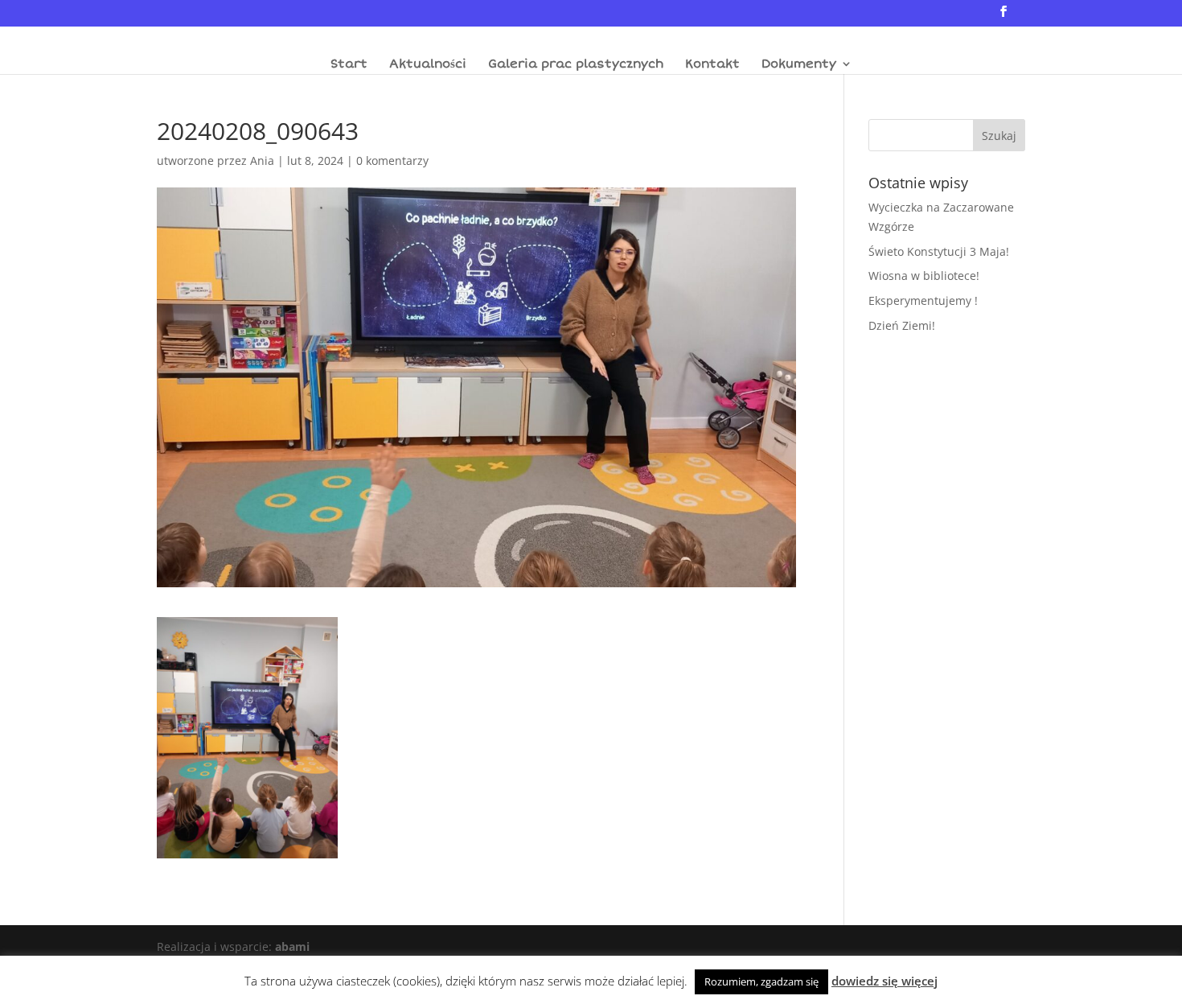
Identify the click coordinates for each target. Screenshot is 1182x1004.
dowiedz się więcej (884, 981)
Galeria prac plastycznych (575, 64)
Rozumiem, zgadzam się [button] (761, 981)
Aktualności (427, 64)
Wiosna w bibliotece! (923, 275)
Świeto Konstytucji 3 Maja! (938, 251)
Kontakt (712, 64)
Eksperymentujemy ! (923, 300)
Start (348, 64)
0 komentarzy (392, 160)
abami (292, 946)
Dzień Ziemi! (901, 325)
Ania (262, 160)
